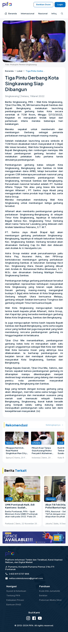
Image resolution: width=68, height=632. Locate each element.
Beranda (9, 71)
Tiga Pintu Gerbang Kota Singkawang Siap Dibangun (35, 71)
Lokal (19, 71)
